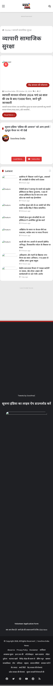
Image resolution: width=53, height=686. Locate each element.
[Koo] (46, 679)
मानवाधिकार (7, 663)
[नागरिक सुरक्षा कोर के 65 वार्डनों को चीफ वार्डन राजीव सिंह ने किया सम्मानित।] (9, 209)
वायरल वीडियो (34, 663)
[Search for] (49, 7)
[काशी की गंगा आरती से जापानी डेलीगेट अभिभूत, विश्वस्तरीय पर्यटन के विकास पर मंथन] (9, 245)
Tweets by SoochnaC (26, 395)
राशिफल (19, 663)
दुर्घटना (5, 658)
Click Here (43, 629)
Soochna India (9, 91)
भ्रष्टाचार (47, 658)
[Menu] (3, 7)
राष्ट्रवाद (26, 663)
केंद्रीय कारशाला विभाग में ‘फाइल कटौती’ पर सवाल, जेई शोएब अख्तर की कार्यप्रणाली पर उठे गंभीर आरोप (34, 271)
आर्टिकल (43, 650)
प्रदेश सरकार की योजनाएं (17, 672)
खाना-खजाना (39, 654)
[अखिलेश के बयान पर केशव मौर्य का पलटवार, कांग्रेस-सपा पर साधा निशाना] (9, 233)
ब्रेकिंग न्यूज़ (40, 658)
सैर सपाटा (14, 667)
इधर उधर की (19, 654)
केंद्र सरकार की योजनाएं (34, 667)
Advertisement (26, 16)
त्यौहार (48, 654)
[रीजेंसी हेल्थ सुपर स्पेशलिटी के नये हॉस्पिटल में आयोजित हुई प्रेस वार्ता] (9, 221)
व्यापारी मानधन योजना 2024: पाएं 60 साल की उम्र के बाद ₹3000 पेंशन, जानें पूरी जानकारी (24, 99)
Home (7, 30)
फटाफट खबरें (13, 658)
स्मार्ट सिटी (22, 667)
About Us (11, 650)
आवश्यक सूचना (8, 654)
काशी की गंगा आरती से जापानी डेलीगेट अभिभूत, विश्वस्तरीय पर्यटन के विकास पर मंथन (35, 244)
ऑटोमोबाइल (29, 654)
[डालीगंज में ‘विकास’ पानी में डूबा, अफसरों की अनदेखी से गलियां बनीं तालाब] (9, 180)
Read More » (9, 115)
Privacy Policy (22, 650)
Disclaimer (33, 650)
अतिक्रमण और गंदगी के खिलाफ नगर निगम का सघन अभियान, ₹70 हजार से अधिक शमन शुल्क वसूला (33, 258)
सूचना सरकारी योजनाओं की (35, 672)
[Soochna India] (26, 6)
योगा (13, 663)
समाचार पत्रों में (45, 663)
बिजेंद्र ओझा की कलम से (27, 658)
